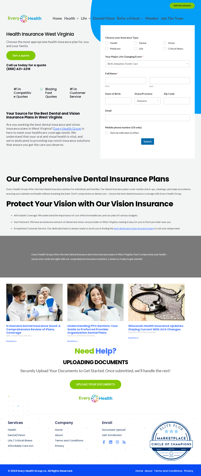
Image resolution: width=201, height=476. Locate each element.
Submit (148, 141)
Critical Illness (175, 48)
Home (58, 430)
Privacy (59, 446)
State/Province (143, 93)
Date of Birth (113, 93)
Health (113, 42)
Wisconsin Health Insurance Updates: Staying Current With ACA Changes (156, 327)
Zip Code (169, 93)
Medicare (115, 48)
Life (141, 48)
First (107, 86)
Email (108, 110)
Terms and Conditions (69, 440)
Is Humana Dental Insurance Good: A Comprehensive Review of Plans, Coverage (33, 329)
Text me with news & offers (124, 132)
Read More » (11, 341)
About (59, 435)
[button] (182, 6)
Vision (171, 42)
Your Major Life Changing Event (124, 56)
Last (151, 86)
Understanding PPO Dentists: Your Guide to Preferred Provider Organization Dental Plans (92, 329)
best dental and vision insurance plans (134, 228)
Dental (142, 42)
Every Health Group (67, 128)
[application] (77, 18)
